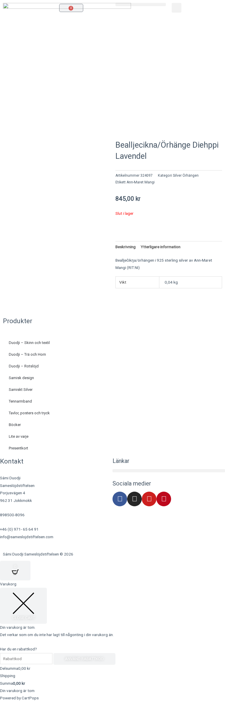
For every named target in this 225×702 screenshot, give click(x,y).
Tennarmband (20, 401)
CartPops (30, 698)
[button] (140, 4)
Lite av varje (18, 436)
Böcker (15, 424)
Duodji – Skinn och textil (29, 342)
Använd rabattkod (84, 658)
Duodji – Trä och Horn (27, 354)
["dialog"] (112, 641)
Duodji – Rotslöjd (24, 366)
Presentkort (18, 448)
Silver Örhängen (186, 175)
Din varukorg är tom (17, 690)
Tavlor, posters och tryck (29, 413)
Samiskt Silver (21, 389)
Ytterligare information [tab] (160, 246)
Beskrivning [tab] (125, 246)
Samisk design (21, 378)
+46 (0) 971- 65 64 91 (19, 529)
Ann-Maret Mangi (141, 182)
